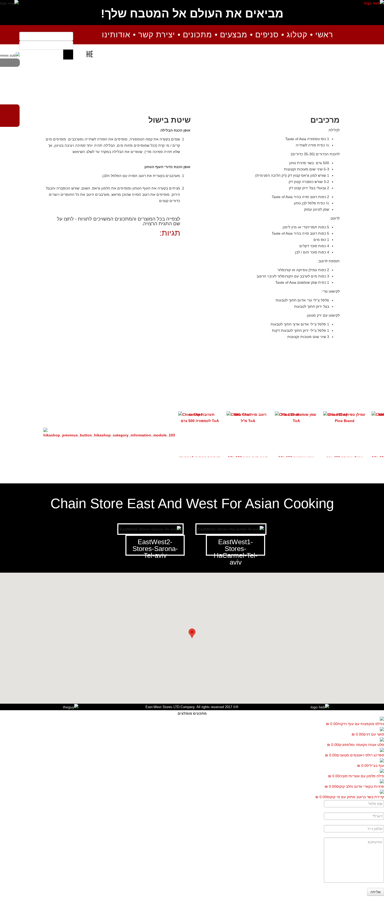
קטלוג (297, 34)
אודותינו (116, 34)
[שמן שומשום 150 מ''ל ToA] (296, 417)
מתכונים (197, 34)
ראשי (324, 34)
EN (78, 54)
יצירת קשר (156, 34)
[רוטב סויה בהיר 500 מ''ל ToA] (248, 417)
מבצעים (233, 34)
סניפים (267, 34)
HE (89, 54)
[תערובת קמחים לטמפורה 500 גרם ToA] (199, 417)
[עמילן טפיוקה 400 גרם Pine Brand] (344, 417)
